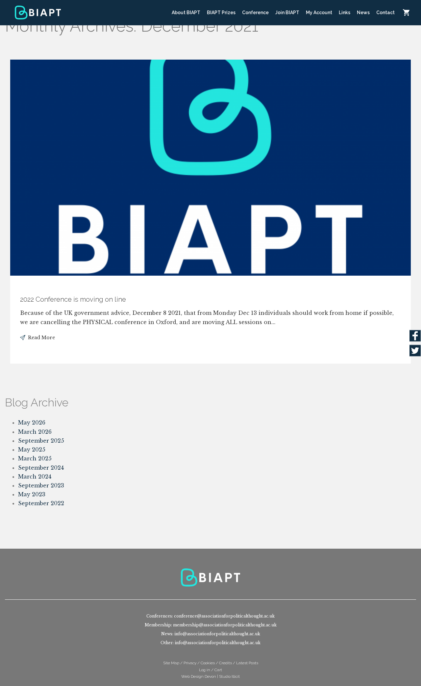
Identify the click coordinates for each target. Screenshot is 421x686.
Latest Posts (247, 663)
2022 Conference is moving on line (73, 299)
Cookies (208, 663)
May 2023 (31, 494)
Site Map (171, 663)
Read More (41, 338)
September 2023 (41, 485)
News (363, 12)
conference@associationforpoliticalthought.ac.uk (224, 616)
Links (344, 12)
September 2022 (41, 503)
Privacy (190, 663)
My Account (319, 12)
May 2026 (31, 422)
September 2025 (41, 440)
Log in (204, 670)
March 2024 (34, 476)
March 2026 (35, 431)
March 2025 (35, 458)
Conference (255, 12)
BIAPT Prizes (221, 12)
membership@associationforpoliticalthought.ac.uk (225, 624)
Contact (385, 12)
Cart (406, 12)
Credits (225, 663)
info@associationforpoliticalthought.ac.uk (217, 633)
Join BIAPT (287, 12)
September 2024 (41, 467)
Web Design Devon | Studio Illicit (210, 676)
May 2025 (31, 449)
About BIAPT (186, 12)
